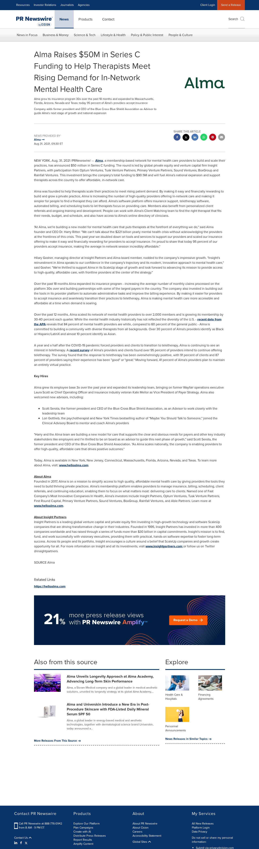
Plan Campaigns (83, 828)
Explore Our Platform (86, 823)
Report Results (82, 840)
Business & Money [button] (56, 35)
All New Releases (203, 823)
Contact (108, 19)
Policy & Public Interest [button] (147, 35)
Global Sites (140, 842)
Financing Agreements (206, 697)
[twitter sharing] (186, 138)
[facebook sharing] (177, 138)
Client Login (207, 5)
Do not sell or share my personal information (212, 840)
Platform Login (201, 828)
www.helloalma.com (48, 505)
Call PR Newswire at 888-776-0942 (40, 823)
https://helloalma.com (50, 586)
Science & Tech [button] (85, 35)
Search (233, 19)
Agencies (84, 5)
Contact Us (21, 838)
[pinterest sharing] (212, 138)
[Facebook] (21, 843)
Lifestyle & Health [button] (113, 35)
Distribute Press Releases (89, 836)
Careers (137, 832)
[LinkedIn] (16, 843)
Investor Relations (45, 5)
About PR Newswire (145, 823)
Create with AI (82, 832)
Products (85, 19)
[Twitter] (26, 843)
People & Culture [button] (181, 35)
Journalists (67, 5)
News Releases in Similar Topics (186, 739)
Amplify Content (83, 844)
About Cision (141, 828)
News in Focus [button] (27, 35)
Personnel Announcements (175, 728)
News (64, 19)
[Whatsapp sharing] (203, 138)
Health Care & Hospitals (174, 697)
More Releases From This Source (55, 741)
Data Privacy (199, 832)
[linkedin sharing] (194, 138)
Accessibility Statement (147, 836)
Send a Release (231, 5)
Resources (23, 5)
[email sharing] (221, 138)
